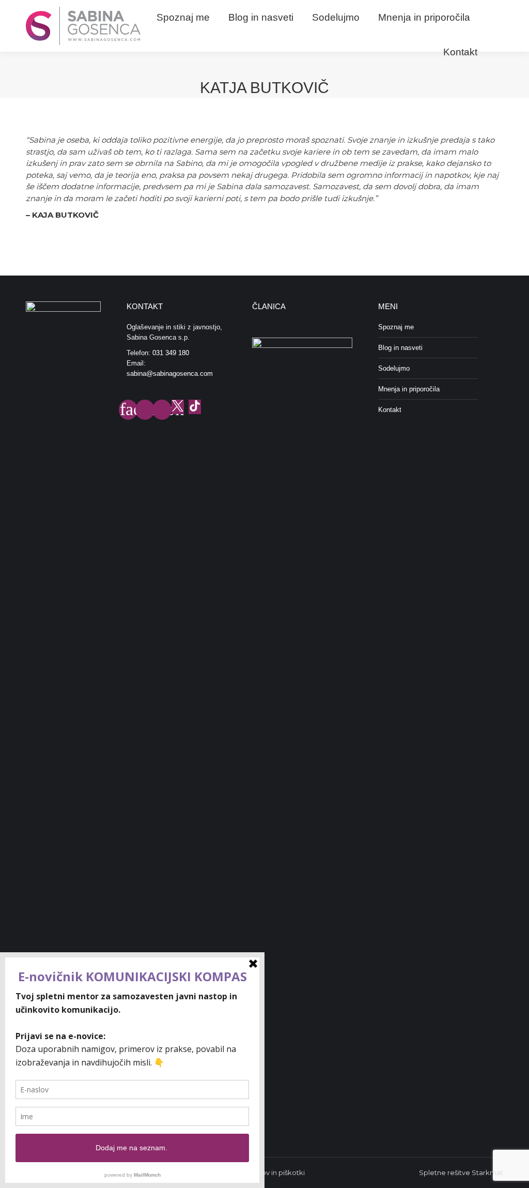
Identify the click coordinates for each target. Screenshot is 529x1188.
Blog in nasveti (400, 348)
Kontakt (389, 410)
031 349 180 (170, 353)
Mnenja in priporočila (409, 389)
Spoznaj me (396, 327)
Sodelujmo (394, 368)
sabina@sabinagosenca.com (170, 373)
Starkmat (487, 1172)
